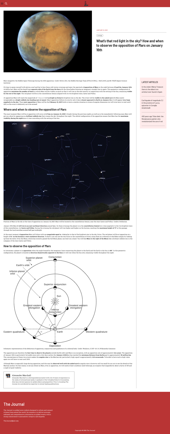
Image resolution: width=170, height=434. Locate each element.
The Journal (91, 430)
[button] (6, 3)
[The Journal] (85, 3)
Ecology (99, 35)
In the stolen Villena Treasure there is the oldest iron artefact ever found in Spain (152, 89)
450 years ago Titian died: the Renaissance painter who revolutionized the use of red (152, 118)
